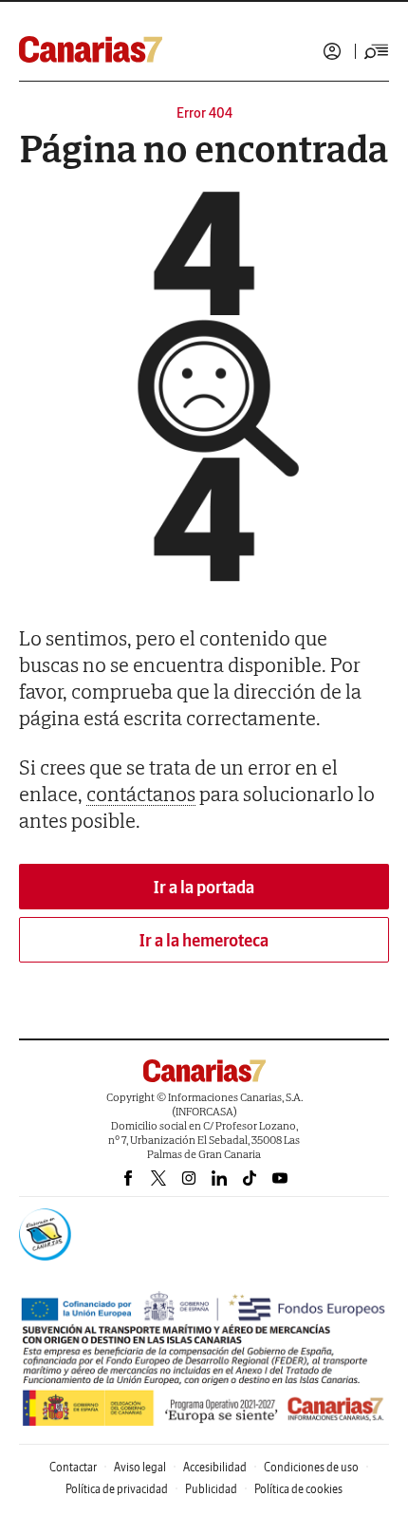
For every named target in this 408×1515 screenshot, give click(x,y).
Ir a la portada (204, 887)
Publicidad (211, 1489)
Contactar (73, 1467)
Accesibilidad (215, 1467)
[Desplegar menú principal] (376, 51)
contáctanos (140, 793)
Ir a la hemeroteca (204, 940)
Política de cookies (298, 1489)
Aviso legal (140, 1467)
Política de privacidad (116, 1489)
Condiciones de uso (311, 1467)
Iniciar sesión (332, 51)
